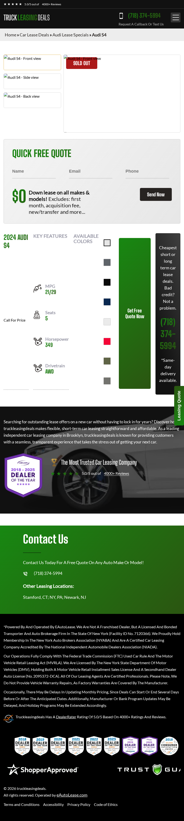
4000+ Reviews (51, 4)
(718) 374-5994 (144, 15)
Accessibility (53, 804)
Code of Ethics (106, 804)
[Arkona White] (107, 242)
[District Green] (107, 361)
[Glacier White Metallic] (107, 321)
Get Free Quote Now (134, 313)
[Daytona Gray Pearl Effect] (107, 262)
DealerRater (66, 716)
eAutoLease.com (72, 795)
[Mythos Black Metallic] (107, 282)
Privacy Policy (78, 804)
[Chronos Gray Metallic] (107, 381)
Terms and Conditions (22, 804)
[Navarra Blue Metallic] (107, 302)
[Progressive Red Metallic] (107, 341)
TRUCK (27, 17)
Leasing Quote (179, 406)
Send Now (156, 194)
